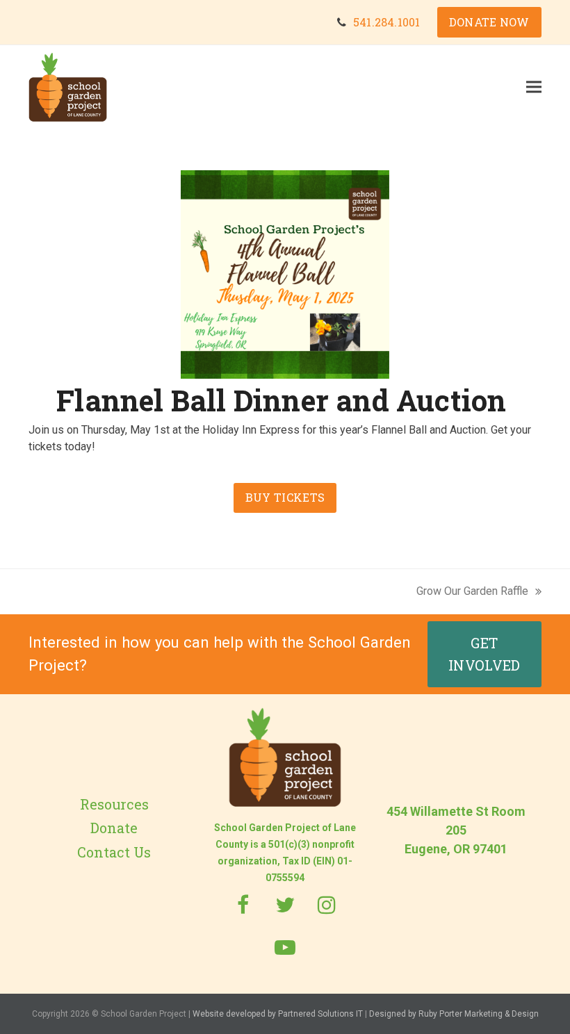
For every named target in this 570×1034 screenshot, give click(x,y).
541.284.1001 (386, 22)
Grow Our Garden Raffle (472, 592)
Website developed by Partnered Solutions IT (278, 1014)
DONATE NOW (489, 22)
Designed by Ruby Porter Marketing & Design (454, 1014)
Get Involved (484, 654)
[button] (534, 86)
